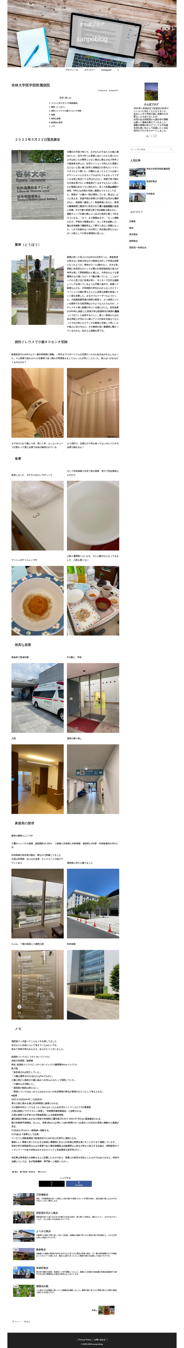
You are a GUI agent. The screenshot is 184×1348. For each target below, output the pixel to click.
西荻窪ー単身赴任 (28, 1172)
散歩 (16, 1172)
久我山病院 (111, 187)
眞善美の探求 (57, 122)
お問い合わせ (100, 1340)
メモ (53, 126)
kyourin (43, 1172)
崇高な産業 (56, 118)
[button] (171, 149)
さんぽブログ (151, 104)
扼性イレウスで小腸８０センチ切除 (66, 111)
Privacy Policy (85, 1340)
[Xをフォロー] (151, 136)
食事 (53, 115)
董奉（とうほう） (58, 107)
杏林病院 (108, 206)
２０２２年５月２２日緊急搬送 (64, 103)
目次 (62, 97)
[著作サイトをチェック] (147, 136)
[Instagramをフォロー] (155, 136)
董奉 (117, 311)
